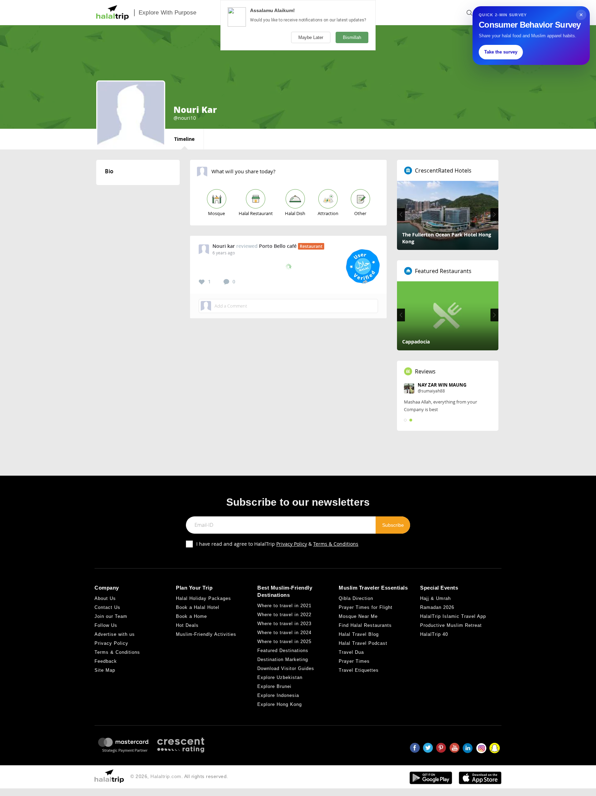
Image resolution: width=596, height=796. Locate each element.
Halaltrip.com (165, 776)
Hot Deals (187, 625)
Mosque (216, 213)
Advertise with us (115, 634)
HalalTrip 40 (434, 634)
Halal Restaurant (256, 213)
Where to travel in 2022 (284, 614)
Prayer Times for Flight (366, 607)
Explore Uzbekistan (279, 677)
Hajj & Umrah (435, 598)
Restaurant (311, 246)
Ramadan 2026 (437, 607)
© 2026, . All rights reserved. (179, 776)
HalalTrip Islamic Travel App (453, 616)
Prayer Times (354, 661)
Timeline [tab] (184, 139)
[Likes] (202, 282)
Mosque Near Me (358, 616)
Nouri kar (223, 246)
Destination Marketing (282, 659)
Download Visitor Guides (285, 668)
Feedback (106, 661)
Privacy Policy (291, 544)
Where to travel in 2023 (284, 623)
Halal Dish (295, 213)
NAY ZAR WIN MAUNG (442, 385)
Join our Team (111, 616)
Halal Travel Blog (359, 634)
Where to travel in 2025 (284, 641)
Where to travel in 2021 (284, 605)
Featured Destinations (282, 650)
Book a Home (191, 616)
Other (360, 213)
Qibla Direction (356, 598)
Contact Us (107, 607)
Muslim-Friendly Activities (206, 634)
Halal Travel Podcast (363, 643)
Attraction (328, 213)
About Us (105, 598)
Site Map (105, 670)
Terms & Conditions (335, 544)
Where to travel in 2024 (284, 632)
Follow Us (106, 625)
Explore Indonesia (278, 695)
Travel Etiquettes (359, 670)
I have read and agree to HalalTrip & (277, 544)
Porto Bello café (278, 246)
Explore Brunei (274, 686)
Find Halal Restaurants (365, 625)
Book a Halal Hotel (197, 607)
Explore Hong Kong (279, 704)
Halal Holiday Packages (203, 598)
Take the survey (500, 52)
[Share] (365, 281)
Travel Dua (351, 652)
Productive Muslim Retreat (451, 625)
